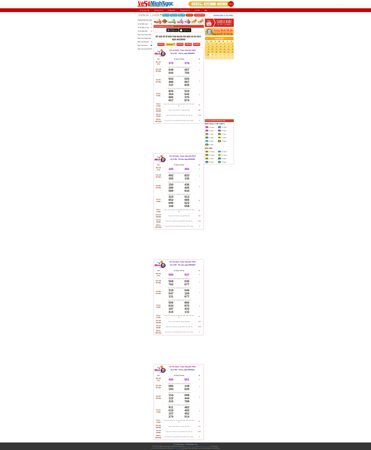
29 (220, 44)
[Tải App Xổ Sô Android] (172, 30)
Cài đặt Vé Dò (199, 15)
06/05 (161, 44)
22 (232, 52)
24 (212, 55)
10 (212, 49)
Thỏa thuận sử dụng (190, 446)
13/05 (188, 44)
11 (216, 49)
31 (228, 44)
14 (228, 49)
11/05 (180, 44)
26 (208, 44)
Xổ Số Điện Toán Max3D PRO (182, 50)
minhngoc (177, 448)
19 (220, 52)
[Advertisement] (179, 138)
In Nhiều (189, 15)
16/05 (197, 44)
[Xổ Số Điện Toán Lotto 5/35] (172, 21)
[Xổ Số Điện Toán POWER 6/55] (165, 21)
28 (216, 44)
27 (212, 44)
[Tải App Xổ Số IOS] (185, 30)
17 (212, 52)
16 (208, 52)
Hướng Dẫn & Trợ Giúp (223, 15)
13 (224, 49)
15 (232, 49)
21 (228, 52)
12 (220, 49)
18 (216, 52)
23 (208, 55)
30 (224, 44)
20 (224, 52)
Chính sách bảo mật (204, 446)
